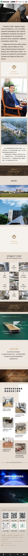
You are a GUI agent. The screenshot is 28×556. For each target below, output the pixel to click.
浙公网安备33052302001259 (9, 545)
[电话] (10, 554)
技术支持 (19, 545)
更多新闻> (14, 181)
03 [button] (16, 19)
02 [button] (14, 19)
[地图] (17, 554)
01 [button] (11, 19)
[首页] (3, 554)
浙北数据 (23, 545)
